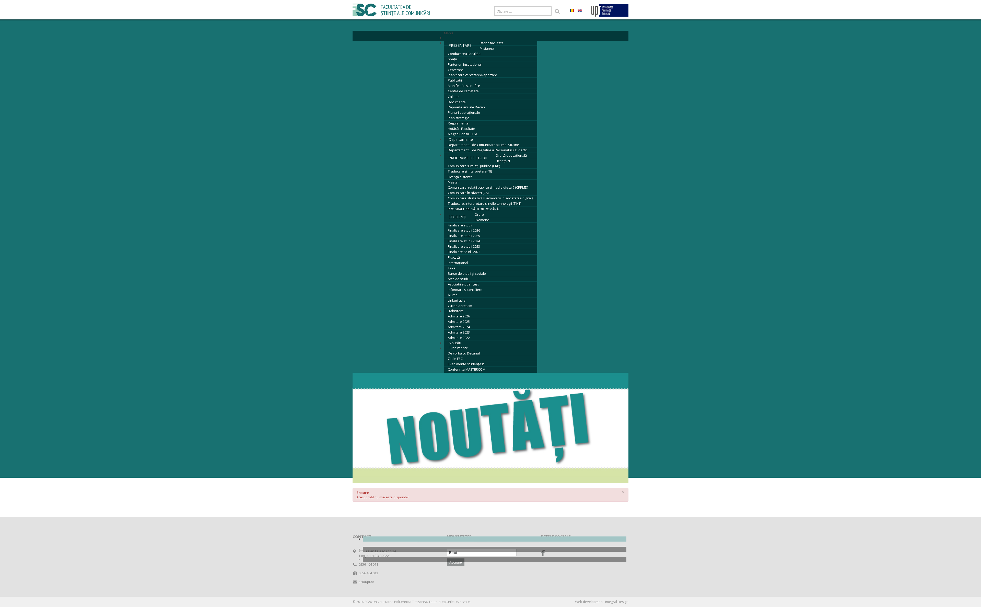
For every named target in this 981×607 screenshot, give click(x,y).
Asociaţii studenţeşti (463, 284)
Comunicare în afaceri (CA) (468, 192)
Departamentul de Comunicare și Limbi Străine (483, 144)
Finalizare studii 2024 (464, 241)
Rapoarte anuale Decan (466, 107)
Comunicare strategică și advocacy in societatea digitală (490, 198)
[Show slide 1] (494, 539)
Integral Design (616, 601)
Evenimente (458, 348)
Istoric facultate (492, 43)
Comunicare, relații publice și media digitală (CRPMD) (488, 187)
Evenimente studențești (466, 364)
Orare (479, 214)
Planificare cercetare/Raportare (472, 75)
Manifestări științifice (464, 85)
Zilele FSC (455, 358)
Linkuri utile (456, 300)
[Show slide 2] (494, 549)
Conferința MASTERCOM (466, 369)
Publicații (455, 80)
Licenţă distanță (460, 177)
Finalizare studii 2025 (464, 235)
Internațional (458, 262)
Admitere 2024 (459, 327)
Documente (457, 102)
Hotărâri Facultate (461, 128)
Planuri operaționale (464, 112)
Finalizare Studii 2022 (464, 251)
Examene (482, 219)
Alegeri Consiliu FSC (463, 134)
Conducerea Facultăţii (464, 53)
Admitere (456, 310)
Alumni (453, 295)
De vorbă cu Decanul (464, 353)
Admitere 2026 (459, 316)
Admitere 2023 (459, 332)
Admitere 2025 (459, 321)
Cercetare (455, 69)
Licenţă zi (503, 160)
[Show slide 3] (494, 559)
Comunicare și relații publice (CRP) (474, 166)
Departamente (461, 139)
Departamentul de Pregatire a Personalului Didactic (487, 150)
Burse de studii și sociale (467, 273)
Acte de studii (458, 279)
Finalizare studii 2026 (464, 230)
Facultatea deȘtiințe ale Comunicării (406, 10)
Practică (454, 257)
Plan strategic (458, 118)
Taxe (452, 268)
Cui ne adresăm (460, 305)
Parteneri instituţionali (465, 64)
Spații (452, 59)
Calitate (454, 96)
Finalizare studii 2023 (464, 246)
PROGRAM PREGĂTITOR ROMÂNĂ (473, 209)
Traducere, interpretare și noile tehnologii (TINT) (484, 203)
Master (453, 182)
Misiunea (487, 48)
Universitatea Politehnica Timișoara (399, 601)
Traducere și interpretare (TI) (470, 171)
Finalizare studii (460, 225)
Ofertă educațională (511, 155)
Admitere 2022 (459, 337)
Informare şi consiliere (465, 289)
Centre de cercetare (463, 91)
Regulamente (458, 123)
